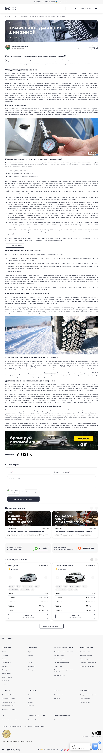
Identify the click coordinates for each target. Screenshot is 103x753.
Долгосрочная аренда (87, 666)
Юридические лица (86, 655)
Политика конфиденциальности (12, 726)
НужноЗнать (23, 16)
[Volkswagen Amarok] (75, 577)
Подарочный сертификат (88, 695)
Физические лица (85, 652)
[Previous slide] (91, 508)
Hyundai (30, 655)
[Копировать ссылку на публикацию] (18, 454)
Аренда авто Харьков (8, 702)
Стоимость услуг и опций (88, 662)
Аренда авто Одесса (8, 698)
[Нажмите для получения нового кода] (21, 491)
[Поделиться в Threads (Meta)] (27, 454)
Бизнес (4, 659)
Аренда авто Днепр (8, 705)
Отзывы (30, 702)
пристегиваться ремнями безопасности (37, 206)
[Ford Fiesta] (28, 577)
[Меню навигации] (96, 8)
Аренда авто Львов (8, 695)
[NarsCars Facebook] (62, 750)
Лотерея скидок (85, 702)
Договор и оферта (39, 726)
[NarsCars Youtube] (68, 750)
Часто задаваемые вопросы (10, 720)
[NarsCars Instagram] (65, 750)
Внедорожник (6, 662)
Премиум (5, 670)
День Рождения (85, 698)
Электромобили (7, 677)
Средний (5, 655)
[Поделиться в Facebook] (21, 454)
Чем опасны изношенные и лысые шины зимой (25, 531)
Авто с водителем (59, 675)
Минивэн (5, 666)
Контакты (57, 698)
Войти (56, 720)
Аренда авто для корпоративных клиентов (64, 670)
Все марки (31, 670)
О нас (30, 698)
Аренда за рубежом (60, 659)
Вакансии (31, 705)
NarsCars (8, 16)
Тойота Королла (50, 373)
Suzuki (30, 662)
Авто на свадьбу (59, 655)
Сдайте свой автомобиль (36, 720)
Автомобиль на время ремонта (63, 652)
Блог (15, 16)
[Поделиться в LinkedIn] (24, 454)
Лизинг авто (58, 666)
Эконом (43, 565)
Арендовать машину (14, 245)
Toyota (30, 652)
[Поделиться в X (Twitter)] (30, 454)
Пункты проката (59, 695)
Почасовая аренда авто (61, 662)
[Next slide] (96, 508)
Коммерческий (6, 673)
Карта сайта (28, 726)
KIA (29, 659)
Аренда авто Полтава (8, 709)
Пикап (90, 565)
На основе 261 (51, 749)
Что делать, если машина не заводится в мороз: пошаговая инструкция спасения (72, 532)
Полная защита (85, 659)
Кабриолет (5, 680)
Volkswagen (31, 666)
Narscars (16, 99)
